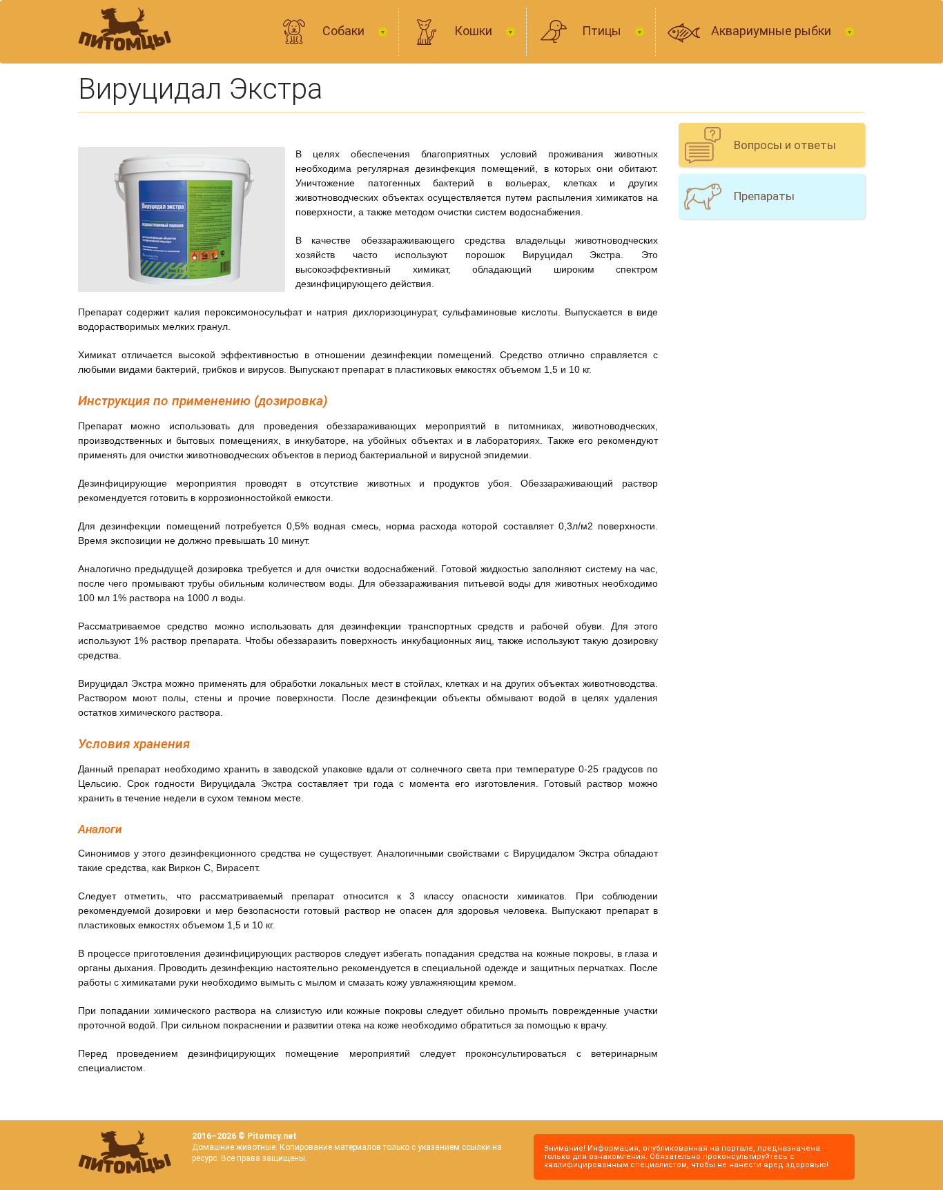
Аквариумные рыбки (772, 30)
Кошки (474, 30)
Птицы (603, 30)
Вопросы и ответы (785, 145)
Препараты (764, 196)
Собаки (344, 30)
